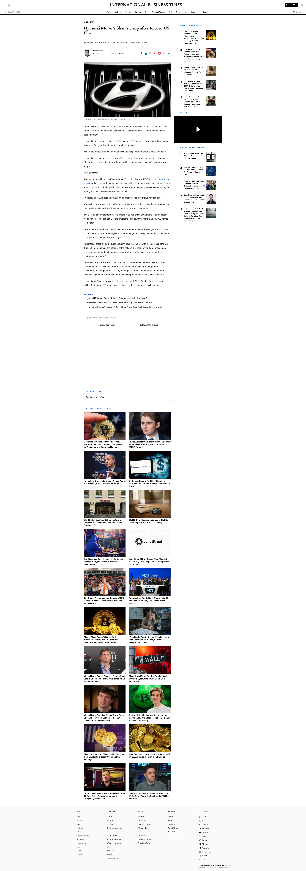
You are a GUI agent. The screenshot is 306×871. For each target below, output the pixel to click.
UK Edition (297, 12)
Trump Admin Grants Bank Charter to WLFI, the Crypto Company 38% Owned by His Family (148, 600)
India (170, 820)
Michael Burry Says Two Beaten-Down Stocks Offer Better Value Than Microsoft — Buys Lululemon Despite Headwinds (104, 718)
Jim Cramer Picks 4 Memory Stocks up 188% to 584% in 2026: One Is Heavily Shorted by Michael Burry (104, 600)
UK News (118, 12)
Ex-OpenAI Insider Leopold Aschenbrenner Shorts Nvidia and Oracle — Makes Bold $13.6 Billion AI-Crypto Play (149, 718)
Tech (170, 12)
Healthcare (111, 824)
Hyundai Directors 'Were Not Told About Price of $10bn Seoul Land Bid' (119, 303)
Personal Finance (158, 12)
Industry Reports (113, 858)
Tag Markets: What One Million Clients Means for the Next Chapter (194, 155)
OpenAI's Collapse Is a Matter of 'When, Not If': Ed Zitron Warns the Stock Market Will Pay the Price (149, 796)
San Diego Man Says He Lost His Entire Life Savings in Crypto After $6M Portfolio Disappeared (103, 561)
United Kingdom (173, 828)
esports (109, 847)
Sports (78, 851)
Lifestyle (194, 12)
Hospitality (110, 820)
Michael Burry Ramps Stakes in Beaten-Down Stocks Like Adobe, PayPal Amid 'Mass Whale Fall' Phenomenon (104, 678)
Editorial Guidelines (149, 325)
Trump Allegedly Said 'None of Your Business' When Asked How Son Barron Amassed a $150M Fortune (150, 444)
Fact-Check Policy (144, 843)
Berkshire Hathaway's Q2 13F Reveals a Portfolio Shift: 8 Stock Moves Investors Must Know (149, 483)
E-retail (109, 817)
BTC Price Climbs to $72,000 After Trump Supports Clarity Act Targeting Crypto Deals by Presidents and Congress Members (103, 444)
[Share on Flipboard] (155, 53)
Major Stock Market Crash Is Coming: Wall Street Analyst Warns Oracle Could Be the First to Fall (148, 678)
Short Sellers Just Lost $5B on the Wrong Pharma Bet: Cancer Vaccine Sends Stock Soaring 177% (103, 522)
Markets (128, 12)
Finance (110, 832)
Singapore (171, 824)
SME (146, 12)
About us (141, 817)
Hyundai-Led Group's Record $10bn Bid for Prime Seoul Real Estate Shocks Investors (125, 307)
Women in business (114, 843)
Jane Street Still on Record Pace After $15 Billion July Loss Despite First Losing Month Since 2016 (149, 561)
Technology (80, 839)
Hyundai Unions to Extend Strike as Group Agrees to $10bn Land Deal (118, 298)
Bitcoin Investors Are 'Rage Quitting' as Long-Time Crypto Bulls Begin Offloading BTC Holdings (104, 757)
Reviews (204, 12)
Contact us (141, 820)
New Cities (111, 851)
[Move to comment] (169, 53)
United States (173, 832)
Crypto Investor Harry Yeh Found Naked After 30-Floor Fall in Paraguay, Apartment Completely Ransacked (104, 796)
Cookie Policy (142, 832)
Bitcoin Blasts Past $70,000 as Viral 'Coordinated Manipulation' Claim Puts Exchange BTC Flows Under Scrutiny (101, 639)
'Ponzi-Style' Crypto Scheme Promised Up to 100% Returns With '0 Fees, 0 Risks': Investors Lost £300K (149, 639)
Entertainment (181, 12)
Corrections (142, 835)
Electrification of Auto (114, 828)
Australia (171, 817)
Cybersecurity (112, 835)
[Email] (164, 53)
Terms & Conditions (144, 824)
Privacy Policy (143, 828)
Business (138, 12)
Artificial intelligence (114, 839)
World (109, 12)
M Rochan (99, 50)
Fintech (109, 854)
